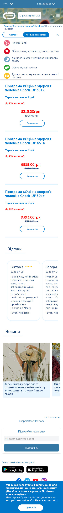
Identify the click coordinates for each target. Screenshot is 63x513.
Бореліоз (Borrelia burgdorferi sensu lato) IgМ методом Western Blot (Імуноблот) (26, 402)
